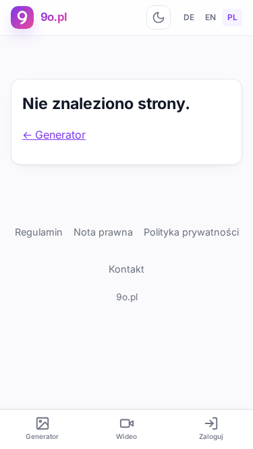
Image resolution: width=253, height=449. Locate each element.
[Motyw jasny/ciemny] (158, 17)
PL (232, 17)
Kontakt (126, 269)
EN (210, 17)
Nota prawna (103, 232)
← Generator (54, 134)
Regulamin (39, 232)
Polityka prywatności (191, 232)
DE (189, 17)
